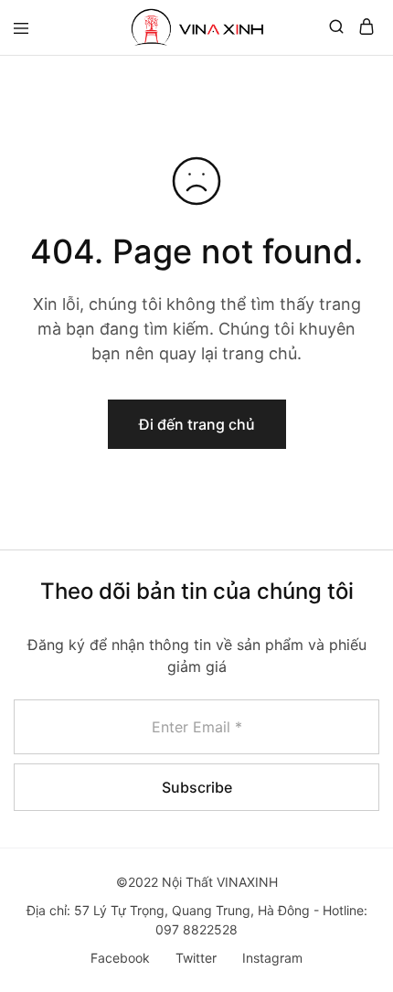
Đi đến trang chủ (197, 424)
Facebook (120, 957)
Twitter (196, 957)
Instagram (272, 957)
